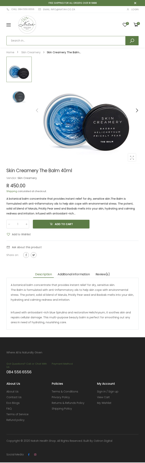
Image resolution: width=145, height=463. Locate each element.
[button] (136, 110)
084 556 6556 (19, 372)
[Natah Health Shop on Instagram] (35, 454)
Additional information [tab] (74, 274)
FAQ (9, 408)
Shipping (11, 191)
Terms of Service (17, 414)
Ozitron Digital (103, 441)
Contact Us (14, 397)
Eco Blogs (13, 403)
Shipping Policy (62, 408)
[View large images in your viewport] (132, 157)
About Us (12, 391)
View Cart (103, 397)
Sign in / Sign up (107, 391)
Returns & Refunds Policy (68, 403)
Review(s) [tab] (103, 274)
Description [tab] (43, 274)
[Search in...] (132, 40)
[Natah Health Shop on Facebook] (28, 454)
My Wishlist (104, 403)
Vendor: (12, 178)
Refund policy (15, 420)
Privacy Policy (61, 397)
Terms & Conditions (65, 391)
